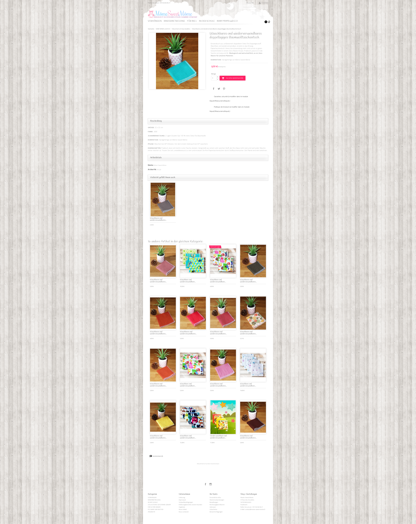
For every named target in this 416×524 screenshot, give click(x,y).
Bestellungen (214, 502)
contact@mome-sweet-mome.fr (255, 509)
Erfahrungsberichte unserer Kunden (190, 505)
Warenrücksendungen (217, 500)
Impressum (182, 500)
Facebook (205, 484)
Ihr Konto (214, 494)
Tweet (219, 89)
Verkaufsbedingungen (186, 502)
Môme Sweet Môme (160, 165)
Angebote (182, 507)
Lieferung (182, 497)
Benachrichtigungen (216, 512)
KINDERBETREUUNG (174, 21)
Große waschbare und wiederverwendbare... (218, 437)
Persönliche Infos (215, 497)
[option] (177, 61)
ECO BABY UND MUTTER (155, 509)
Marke (150, 165)
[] (267, 8)
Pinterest (224, 89)
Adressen (213, 507)
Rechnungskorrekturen (217, 505)
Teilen (213, 89)
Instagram (210, 484)
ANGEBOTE (151, 512)
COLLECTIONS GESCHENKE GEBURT (159, 505)
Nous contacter (184, 512)
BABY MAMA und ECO (227, 21)
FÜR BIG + (192, 21)
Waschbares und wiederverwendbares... (158, 219)
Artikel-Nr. (152, 169)
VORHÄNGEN (155, 21)
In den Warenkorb (232, 78)
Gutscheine (213, 509)
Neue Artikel (183, 509)
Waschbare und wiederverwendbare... (188, 281)
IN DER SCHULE (207, 21)
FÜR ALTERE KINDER (154, 507)
